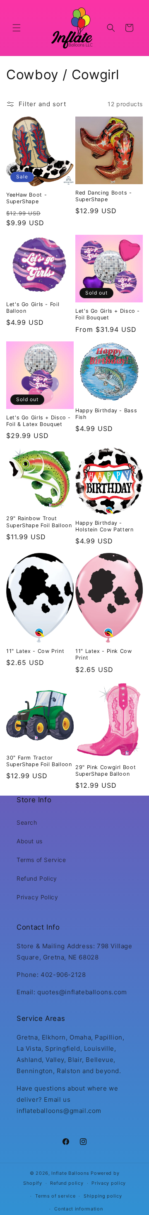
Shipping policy (103, 1196)
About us (30, 841)
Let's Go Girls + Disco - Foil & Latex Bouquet (38, 420)
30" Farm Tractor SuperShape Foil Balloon (39, 761)
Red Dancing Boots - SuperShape (103, 196)
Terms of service (55, 1196)
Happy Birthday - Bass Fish (106, 413)
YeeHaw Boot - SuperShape (26, 198)
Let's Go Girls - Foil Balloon (32, 307)
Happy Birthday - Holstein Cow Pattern (104, 526)
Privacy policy (108, 1183)
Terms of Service (41, 859)
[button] (16, 28)
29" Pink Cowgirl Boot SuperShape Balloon (105, 770)
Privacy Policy (37, 897)
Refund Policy (37, 878)
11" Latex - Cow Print (35, 651)
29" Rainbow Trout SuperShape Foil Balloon (39, 521)
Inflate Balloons (70, 1173)
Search (27, 822)
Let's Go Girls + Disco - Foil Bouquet (107, 314)
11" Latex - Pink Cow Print (103, 654)
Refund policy (66, 1183)
